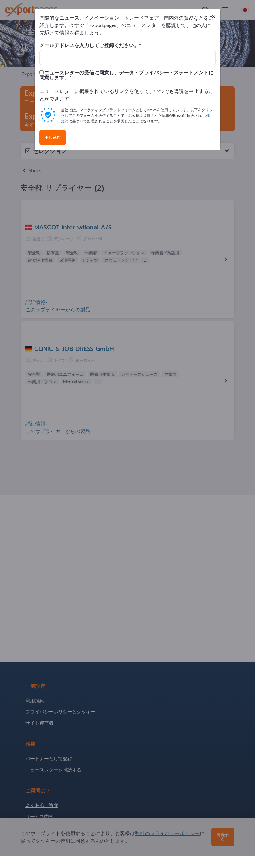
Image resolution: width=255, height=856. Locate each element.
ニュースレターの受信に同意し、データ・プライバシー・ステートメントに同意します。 (126, 75)
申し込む (53, 137)
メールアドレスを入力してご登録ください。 (89, 45)
